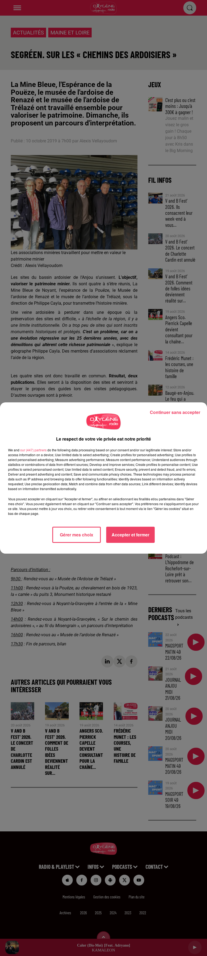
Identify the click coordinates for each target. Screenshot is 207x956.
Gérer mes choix (76, 535)
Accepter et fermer (130, 535)
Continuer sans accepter (175, 412)
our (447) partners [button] (33, 450)
